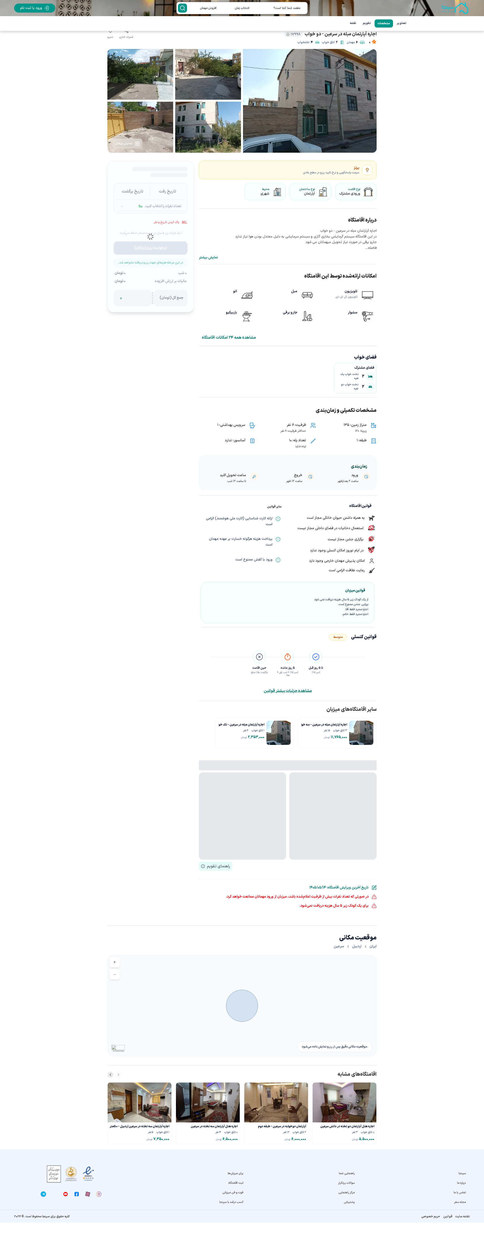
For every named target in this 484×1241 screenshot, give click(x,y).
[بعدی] (110, 1075)
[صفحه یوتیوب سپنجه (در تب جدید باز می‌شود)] (65, 1194)
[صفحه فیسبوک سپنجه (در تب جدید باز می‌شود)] (76, 1194)
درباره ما (461, 1183)
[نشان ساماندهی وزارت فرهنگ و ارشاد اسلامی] (71, 1174)
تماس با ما (459, 1193)
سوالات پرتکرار (346, 1183)
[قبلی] (118, 1075)
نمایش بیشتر (208, 257)
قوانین (447, 1216)
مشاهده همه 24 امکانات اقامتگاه (229, 338)
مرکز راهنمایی (346, 1193)
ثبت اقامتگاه (235, 1183)
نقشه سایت (462, 1216)
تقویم (367, 23)
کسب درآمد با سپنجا (231, 1202)
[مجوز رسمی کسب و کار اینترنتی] (54, 1174)
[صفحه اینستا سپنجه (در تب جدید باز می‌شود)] (98, 1194)
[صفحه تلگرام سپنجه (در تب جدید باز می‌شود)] (43, 1194)
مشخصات (384, 23)
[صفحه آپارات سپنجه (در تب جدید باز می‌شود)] (87, 1194)
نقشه (353, 23)
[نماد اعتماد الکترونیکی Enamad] (88, 1173)
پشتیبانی (349, 1202)
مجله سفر (460, 1202)
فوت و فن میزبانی (232, 1193)
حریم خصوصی (430, 1216)
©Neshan (118, 1050)
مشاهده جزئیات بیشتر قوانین (288, 691)
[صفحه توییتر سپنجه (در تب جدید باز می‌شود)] (54, 1194)
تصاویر (401, 23)
